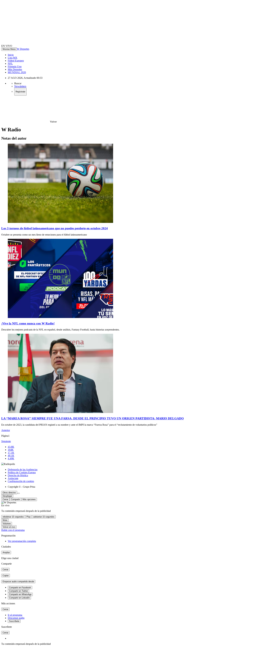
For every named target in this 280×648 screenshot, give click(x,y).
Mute (5, 520)
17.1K (11, 452)
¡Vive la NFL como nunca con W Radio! (28, 323)
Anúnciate (13, 478)
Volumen (7, 523)
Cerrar (5, 499)
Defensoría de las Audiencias (22, 469)
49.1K (11, 455)
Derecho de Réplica (18, 475)
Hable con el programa (13, 530)
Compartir (15, 499)
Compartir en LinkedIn (19, 598)
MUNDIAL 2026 (17, 72)
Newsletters (20, 86)
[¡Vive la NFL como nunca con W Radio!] (60, 317)
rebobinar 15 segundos (13, 517)
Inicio (11, 54)
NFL (10, 63)
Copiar (6, 575)
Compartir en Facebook (20, 587)
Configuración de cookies (21, 481)
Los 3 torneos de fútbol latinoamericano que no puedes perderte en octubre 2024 (54, 228)
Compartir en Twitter (18, 591)
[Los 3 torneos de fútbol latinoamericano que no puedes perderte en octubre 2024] (60, 222)
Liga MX (12, 57)
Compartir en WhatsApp (20, 594)
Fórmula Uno (15, 66)
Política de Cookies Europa (22, 472)
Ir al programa (15, 615)
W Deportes (23, 49)
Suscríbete (14, 621)
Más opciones (29, 499)
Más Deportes (15, 69)
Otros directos (9, 492)
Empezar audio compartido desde (18, 581)
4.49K (11, 458)
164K (11, 449)
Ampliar (6, 552)
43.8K (11, 446)
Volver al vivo (9, 527)
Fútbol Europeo (16, 60)
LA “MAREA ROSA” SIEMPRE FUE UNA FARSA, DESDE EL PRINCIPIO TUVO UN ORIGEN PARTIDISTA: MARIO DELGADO (92, 418)
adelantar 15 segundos (43, 517)
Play (28, 517)
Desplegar (7, 496)
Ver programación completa (22, 541)
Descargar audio (16, 618)
